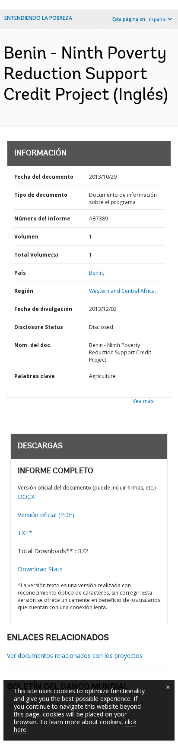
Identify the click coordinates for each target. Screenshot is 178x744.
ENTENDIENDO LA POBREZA (38, 18)
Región (23, 290)
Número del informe (42, 218)
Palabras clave (34, 376)
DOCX (26, 497)
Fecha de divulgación (43, 309)
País (20, 272)
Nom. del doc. (33, 345)
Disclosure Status (38, 327)
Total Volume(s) (36, 254)
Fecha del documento (43, 176)
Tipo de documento (40, 194)
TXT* (25, 533)
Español (158, 19)
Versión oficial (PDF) (46, 515)
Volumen (26, 236)
